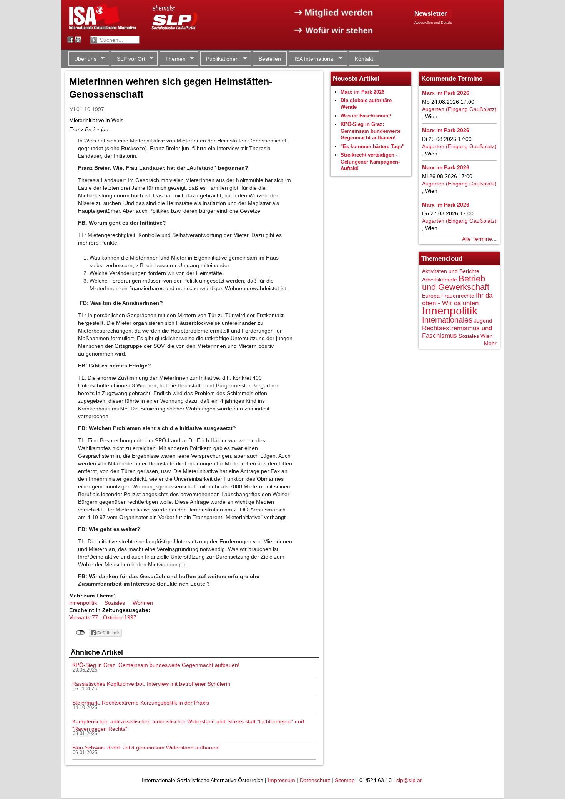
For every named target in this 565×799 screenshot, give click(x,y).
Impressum (281, 780)
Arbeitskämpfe (439, 279)
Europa (431, 296)
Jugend (483, 321)
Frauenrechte (457, 296)
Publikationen (219, 59)
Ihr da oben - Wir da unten (457, 299)
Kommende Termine (451, 78)
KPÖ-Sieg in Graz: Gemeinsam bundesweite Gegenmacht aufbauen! (155, 665)
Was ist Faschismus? (366, 116)
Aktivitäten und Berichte (450, 271)
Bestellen (270, 59)
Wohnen (143, 603)
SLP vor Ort (128, 59)
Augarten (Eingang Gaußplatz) (459, 109)
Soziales (115, 603)
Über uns (82, 59)
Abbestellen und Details (433, 23)
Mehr (490, 343)
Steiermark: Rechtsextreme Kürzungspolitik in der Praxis (140, 703)
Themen (173, 59)
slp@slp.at (409, 780)
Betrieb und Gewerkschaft (455, 283)
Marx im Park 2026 (362, 92)
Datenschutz (315, 780)
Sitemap (345, 780)
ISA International (311, 59)
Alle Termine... (479, 239)
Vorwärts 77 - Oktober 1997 (102, 617)
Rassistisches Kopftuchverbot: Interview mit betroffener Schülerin (151, 684)
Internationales (447, 320)
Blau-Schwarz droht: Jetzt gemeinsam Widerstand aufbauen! (146, 747)
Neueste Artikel (356, 78)
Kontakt (364, 59)
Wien (486, 336)
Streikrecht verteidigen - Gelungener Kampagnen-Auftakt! (370, 161)
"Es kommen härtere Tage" (372, 146)
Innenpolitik (83, 603)
